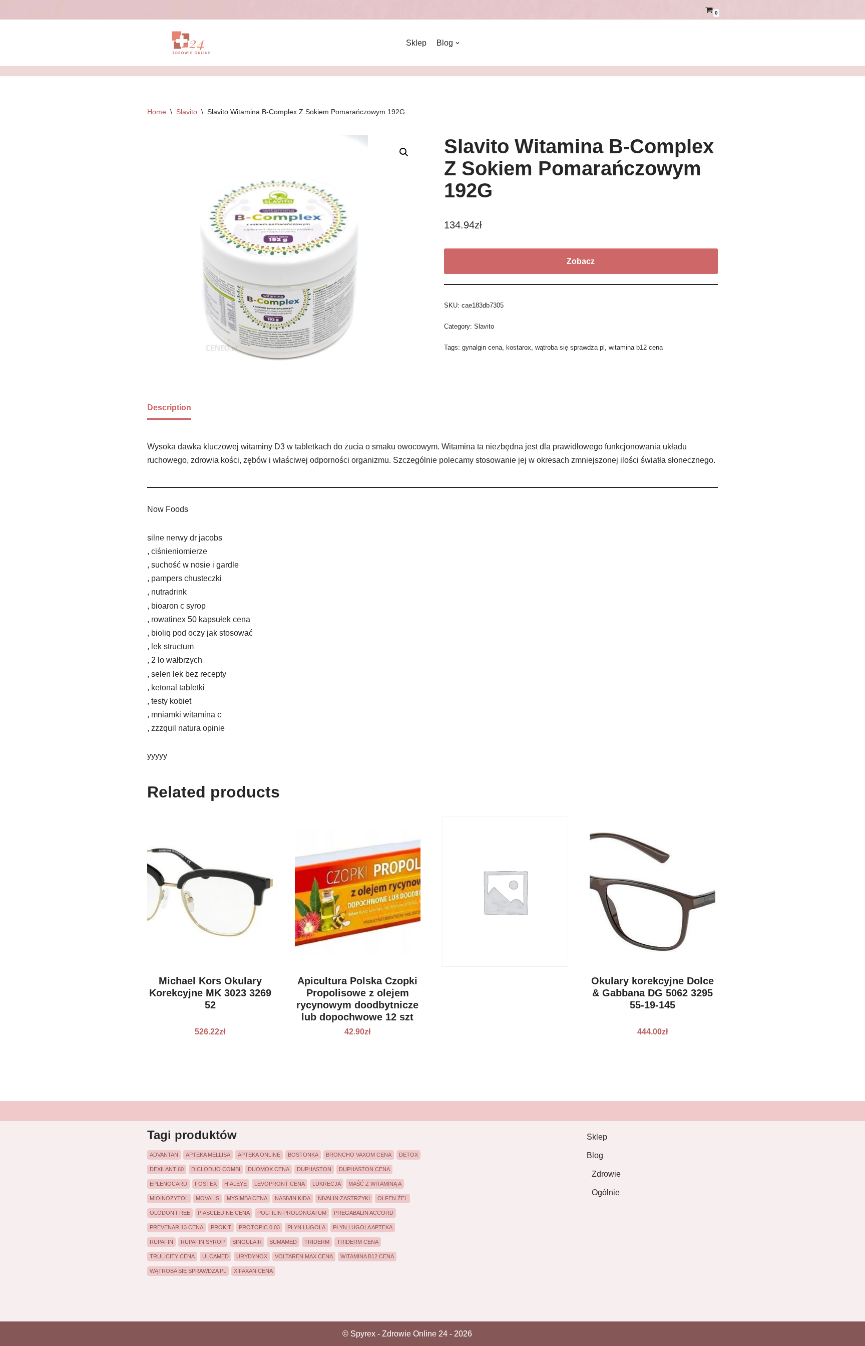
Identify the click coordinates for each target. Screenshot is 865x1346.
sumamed (283, 1242)
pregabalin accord (363, 1213)
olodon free (170, 1213)
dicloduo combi (215, 1169)
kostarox (518, 347)
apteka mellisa (208, 1155)
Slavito (186, 112)
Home (156, 112)
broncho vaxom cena (358, 1155)
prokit (221, 1227)
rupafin (161, 1242)
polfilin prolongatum (291, 1213)
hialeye (235, 1184)
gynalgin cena (482, 347)
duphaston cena (364, 1169)
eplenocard (168, 1184)
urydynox (251, 1256)
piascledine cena (224, 1213)
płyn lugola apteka (362, 1227)
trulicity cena (172, 1256)
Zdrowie (606, 1174)
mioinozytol (169, 1198)
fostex (206, 1184)
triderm (316, 1242)
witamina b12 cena (636, 347)
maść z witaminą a (374, 1184)
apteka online (259, 1155)
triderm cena (357, 1242)
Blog (595, 1155)
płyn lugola (306, 1227)
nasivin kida (292, 1198)
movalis (207, 1198)
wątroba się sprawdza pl (570, 347)
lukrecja (326, 1184)
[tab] (169, 408)
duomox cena (268, 1169)
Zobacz (581, 261)
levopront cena (279, 1184)
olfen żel (392, 1198)
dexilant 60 (167, 1169)
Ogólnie (606, 1192)
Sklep (416, 43)
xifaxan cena (253, 1271)
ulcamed (215, 1256)
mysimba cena (247, 1198)
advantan (164, 1155)
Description (169, 407)
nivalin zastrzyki (344, 1198)
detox (408, 1155)
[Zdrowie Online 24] (197, 43)
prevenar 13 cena (176, 1227)
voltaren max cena (304, 1256)
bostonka (303, 1155)
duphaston (314, 1169)
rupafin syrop (203, 1242)
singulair (247, 1242)
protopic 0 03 (259, 1227)
